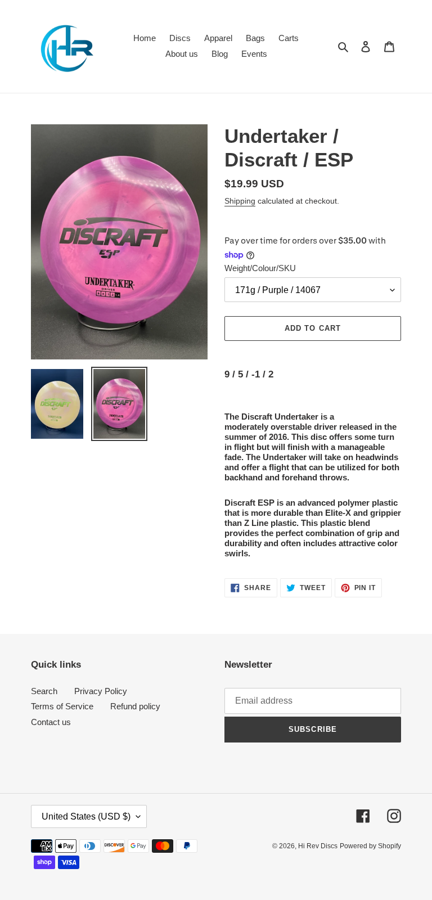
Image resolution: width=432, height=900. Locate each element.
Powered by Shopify (370, 846)
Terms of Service (62, 706)
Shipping (239, 200)
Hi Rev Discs (318, 846)
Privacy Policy (100, 691)
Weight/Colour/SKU (260, 268)
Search (44, 691)
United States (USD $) (86, 816)
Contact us (51, 722)
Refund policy (135, 706)
